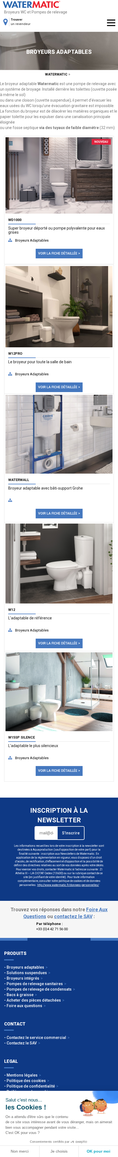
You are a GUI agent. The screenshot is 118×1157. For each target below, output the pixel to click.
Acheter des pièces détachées (34, 1000)
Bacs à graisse (20, 995)
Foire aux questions (24, 1006)
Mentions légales (22, 1075)
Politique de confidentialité (31, 1086)
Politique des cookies (26, 1080)
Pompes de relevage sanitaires (35, 984)
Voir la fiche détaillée (57, 253)
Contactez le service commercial (36, 1037)
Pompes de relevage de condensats (39, 989)
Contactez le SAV (22, 1043)
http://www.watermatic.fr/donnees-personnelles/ (68, 885)
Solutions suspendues (27, 973)
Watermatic (31, 4)
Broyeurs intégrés (23, 978)
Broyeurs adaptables (32, 240)
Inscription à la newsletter (59, 815)
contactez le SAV (73, 916)
